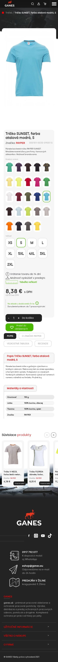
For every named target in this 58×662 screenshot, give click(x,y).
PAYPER (20, 142)
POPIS (10, 336)
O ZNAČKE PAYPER (31, 336)
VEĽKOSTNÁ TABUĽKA (18, 343)
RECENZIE (43, 343)
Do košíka (28, 317)
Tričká (9, 12)
